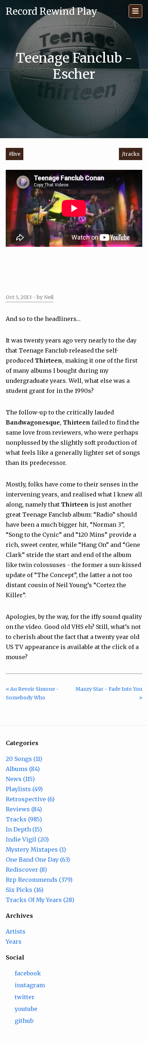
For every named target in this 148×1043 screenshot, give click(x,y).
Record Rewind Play (51, 11)
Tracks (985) (24, 819)
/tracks (130, 154)
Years (14, 941)
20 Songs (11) (24, 758)
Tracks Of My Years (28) (40, 899)
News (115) (20, 779)
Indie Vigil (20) (27, 839)
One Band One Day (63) (38, 859)
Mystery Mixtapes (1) (36, 849)
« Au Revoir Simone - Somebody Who (32, 693)
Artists (16, 931)
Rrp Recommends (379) (39, 879)
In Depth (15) (24, 829)
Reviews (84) (24, 809)
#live (14, 154)
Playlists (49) (24, 789)
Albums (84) (23, 768)
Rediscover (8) (26, 869)
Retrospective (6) (30, 799)
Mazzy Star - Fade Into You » (108, 693)
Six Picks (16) (24, 889)
